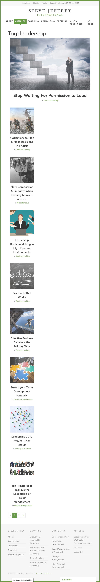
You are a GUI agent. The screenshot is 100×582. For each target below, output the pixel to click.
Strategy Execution (60, 537)
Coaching (33, 21)
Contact (53, 3)
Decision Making (23, 149)
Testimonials (13, 541)
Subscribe (78, 552)
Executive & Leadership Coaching (35, 540)
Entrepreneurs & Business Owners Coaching (37, 550)
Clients (36, 3)
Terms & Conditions (43, 574)
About (9, 21)
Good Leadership (51, 100)
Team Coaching (37, 558)
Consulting (48, 21)
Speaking (62, 21)
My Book (91, 22)
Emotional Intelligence (23, 399)
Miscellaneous (23, 203)
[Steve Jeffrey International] (50, 12)
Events (44, 3)
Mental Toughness (76, 22)
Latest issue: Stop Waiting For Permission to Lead (82, 540)
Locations (26, 3)
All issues (78, 547)
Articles (20, 21)
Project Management (23, 505)
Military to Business (23, 448)
